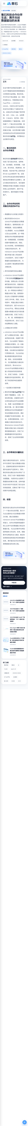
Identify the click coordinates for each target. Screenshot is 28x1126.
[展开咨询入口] (24, 1122)
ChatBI (5, 669)
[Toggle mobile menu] (4, 3)
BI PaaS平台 (7, 677)
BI (18, 665)
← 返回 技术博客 (5, 10)
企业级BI (15, 677)
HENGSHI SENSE (17, 673)
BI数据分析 (6, 673)
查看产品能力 (7, 586)
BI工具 (13, 681)
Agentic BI (13, 669)
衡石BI (13, 665)
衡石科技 (6, 665)
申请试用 (14, 582)
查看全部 (5, 596)
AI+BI (19, 681)
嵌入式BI (6, 681)
